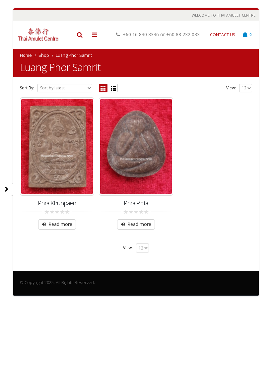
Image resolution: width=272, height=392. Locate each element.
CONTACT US (222, 35)
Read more (60, 224)
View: (231, 88)
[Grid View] (103, 88)
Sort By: (27, 88)
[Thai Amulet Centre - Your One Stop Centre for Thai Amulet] (38, 34)
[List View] (113, 88)
